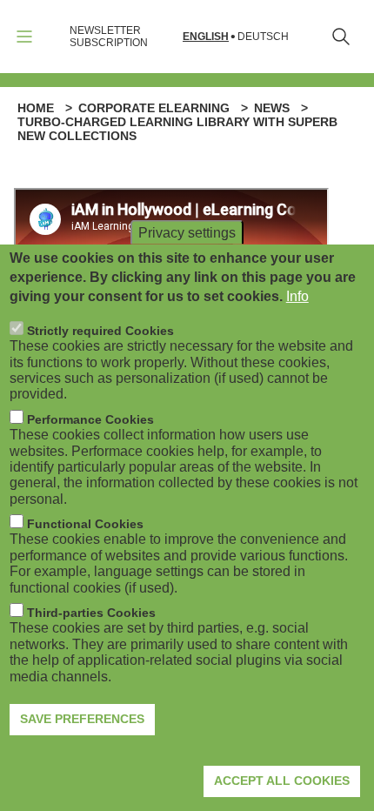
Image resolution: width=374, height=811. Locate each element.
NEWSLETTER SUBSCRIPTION (109, 36)
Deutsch (263, 37)
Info (297, 296)
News (272, 108)
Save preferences (82, 719)
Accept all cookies (282, 781)
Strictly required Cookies (100, 331)
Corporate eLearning (154, 108)
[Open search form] (341, 36)
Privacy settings (187, 232)
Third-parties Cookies (91, 613)
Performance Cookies (90, 419)
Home (35, 108)
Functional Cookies (85, 524)
